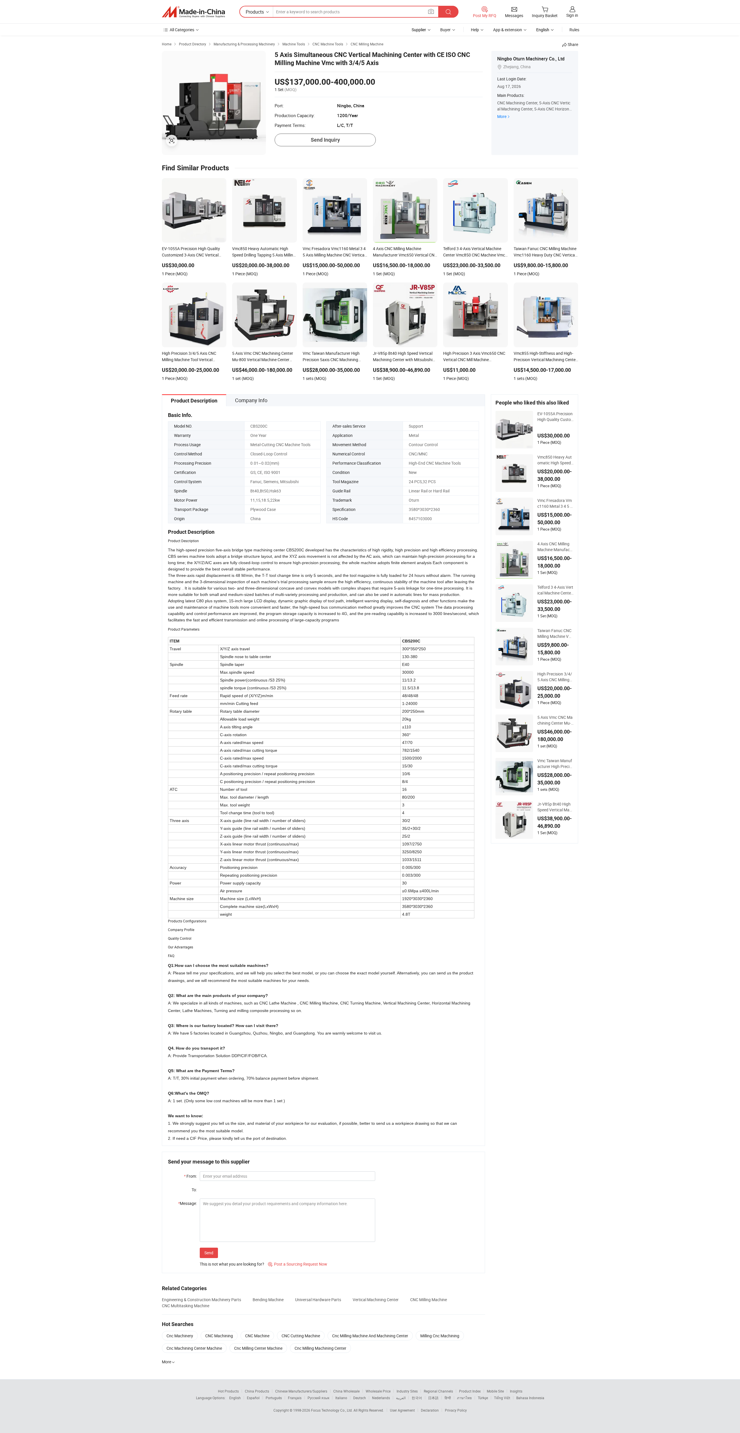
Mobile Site (495, 1391)
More (501, 116)
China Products (257, 1391)
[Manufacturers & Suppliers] (193, 12)
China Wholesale (346, 1391)
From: (190, 1176)
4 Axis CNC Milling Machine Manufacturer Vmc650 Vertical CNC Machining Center (555, 547)
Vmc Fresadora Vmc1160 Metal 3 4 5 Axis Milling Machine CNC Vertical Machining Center (555, 503)
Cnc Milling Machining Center (320, 1348)
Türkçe (483, 1397)
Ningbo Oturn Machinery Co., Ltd (531, 59)
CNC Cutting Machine (301, 1335)
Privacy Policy (456, 1410)
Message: (187, 1203)
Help (475, 29)
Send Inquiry (325, 140)
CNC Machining (219, 1335)
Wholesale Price (378, 1391)
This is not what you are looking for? (232, 1264)
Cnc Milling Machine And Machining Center (370, 1335)
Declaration (430, 1410)
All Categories (182, 29)
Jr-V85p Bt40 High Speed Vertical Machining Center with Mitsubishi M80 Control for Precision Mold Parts (555, 807)
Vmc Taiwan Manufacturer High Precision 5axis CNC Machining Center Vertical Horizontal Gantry (555, 763)
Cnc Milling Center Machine (258, 1348)
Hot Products (228, 1391)
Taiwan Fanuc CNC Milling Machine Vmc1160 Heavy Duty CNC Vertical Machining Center (555, 633)
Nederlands (381, 1397)
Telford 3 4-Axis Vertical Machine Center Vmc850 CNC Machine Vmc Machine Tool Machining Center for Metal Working (555, 590)
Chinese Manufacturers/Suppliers (301, 1391)
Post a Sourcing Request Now (297, 1264)
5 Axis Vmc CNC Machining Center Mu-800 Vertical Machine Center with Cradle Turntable (555, 720)
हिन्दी (448, 1397)
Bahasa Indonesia (530, 1397)
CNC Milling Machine (428, 1299)
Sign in (572, 15)
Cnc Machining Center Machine (194, 1348)
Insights (516, 1391)
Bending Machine (268, 1299)
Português (274, 1397)
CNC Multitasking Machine (185, 1305)
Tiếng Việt (502, 1397)
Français (294, 1397)
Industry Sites (407, 1391)
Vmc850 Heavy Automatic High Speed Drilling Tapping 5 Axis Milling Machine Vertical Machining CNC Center (555, 460)
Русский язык (318, 1397)
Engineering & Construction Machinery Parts (201, 1299)
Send (208, 1252)
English (235, 1397)
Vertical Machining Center (376, 1299)
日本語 (433, 1397)
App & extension (507, 29)
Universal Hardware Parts (318, 1299)
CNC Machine (257, 1335)
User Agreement (402, 1410)
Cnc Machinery (179, 1335)
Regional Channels (438, 1391)
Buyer (445, 29)
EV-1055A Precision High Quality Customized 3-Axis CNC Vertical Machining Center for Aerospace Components (555, 416)
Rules (574, 29)
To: (194, 1189)
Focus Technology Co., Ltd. (332, 1410)
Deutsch (359, 1397)
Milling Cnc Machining (439, 1335)
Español (253, 1397)
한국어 (417, 1397)
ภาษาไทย (464, 1397)
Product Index (470, 1391)
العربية (401, 1397)
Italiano (341, 1397)
